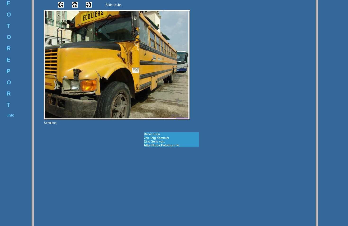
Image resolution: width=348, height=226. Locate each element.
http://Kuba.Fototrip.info (161, 145)
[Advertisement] (59, 140)
